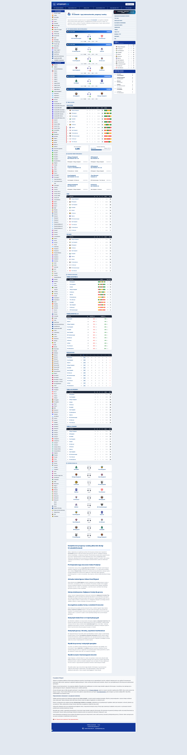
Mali (55, 342)
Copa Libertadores (58, 179)
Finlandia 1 (56, 218)
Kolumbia (56, 305)
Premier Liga (56, 43)
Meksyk (55, 350)
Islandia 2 (56, 281)
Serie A (55, 19)
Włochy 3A (56, 495)
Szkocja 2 (56, 432)
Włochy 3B (56, 497)
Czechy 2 (56, 189)
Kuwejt (55, 318)
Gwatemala (56, 246)
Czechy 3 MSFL (57, 195)
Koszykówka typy (100, 7)
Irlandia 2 (56, 275)
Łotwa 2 (55, 336)
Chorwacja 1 (56, 175)
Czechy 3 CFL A (57, 191)
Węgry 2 (55, 487)
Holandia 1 (56, 254)
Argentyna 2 (56, 95)
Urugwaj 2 (56, 469)
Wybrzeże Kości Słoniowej (59, 510)
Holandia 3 (56, 258)
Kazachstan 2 (56, 299)
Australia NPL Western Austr (59, 117)
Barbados (56, 136)
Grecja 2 (55, 242)
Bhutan (55, 142)
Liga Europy (56, 54)
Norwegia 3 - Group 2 (58, 381)
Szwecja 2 (56, 444)
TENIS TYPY (116, 31)
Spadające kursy (118, 20)
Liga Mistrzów (57, 52)
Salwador (56, 414)
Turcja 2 (55, 461)
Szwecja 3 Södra (57, 448)
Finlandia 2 (56, 220)
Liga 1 (55, 37)
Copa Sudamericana (58, 181)
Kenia (55, 301)
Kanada (55, 295)
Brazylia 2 (56, 154)
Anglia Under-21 (57, 87)
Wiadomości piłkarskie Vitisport (121, 16)
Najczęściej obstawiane (119, 22)
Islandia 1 (56, 279)
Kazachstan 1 (56, 297)
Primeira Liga (56, 25)
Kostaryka (56, 316)
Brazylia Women (57, 160)
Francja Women (57, 236)
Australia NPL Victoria (58, 115)
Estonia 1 (56, 214)
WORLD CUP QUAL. (58, 508)
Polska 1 (55, 395)
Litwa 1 (55, 330)
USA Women (56, 477)
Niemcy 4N (56, 363)
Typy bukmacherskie (58, 7)
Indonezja (56, 267)
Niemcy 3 (56, 359)
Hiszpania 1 (56, 248)
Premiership (56, 35)
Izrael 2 (55, 285)
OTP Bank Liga (57, 41)
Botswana (56, 150)
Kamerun (56, 293)
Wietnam (56, 489)
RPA (55, 408)
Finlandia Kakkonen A (58, 224)
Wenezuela (56, 483)
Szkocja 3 (56, 434)
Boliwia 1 (55, 146)
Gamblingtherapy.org (99, 728)
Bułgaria (55, 162)
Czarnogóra (56, 185)
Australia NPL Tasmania (58, 113)
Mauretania (56, 348)
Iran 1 (55, 271)
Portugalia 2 (56, 401)
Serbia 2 (55, 420)
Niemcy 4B (56, 361)
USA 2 (55, 473)
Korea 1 (55, 310)
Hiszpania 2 (56, 250)
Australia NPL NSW (58, 107)
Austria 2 (56, 122)
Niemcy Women (57, 371)
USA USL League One (58, 475)
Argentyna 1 (56, 93)
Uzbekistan (56, 479)
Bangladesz (56, 134)
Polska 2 (55, 397)
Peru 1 (55, 391)
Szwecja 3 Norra (57, 446)
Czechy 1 (56, 187)
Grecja (55, 240)
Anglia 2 (55, 75)
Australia (56, 101)
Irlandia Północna (57, 277)
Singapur (56, 422)
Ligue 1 (55, 21)
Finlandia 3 (56, 222)
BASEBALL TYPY (117, 34)
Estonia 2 (56, 216)
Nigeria (55, 373)
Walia (55, 481)
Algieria (55, 66)
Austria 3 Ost (56, 126)
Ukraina (55, 463)
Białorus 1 (56, 144)
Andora (55, 71)
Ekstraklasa (56, 31)
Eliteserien (56, 47)
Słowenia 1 (56, 428)
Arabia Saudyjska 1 (57, 91)
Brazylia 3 (56, 156)
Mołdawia (56, 352)
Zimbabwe (56, 516)
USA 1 (55, 471)
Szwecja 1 (56, 442)
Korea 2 (55, 312)
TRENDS (116, 29)
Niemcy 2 (56, 357)
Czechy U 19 (56, 197)
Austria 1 (56, 120)
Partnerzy (116, 36)
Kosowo (55, 314)
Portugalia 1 (56, 399)
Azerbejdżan (56, 130)
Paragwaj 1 (56, 387)
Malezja (55, 340)
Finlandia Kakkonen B (58, 226)
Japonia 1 (56, 289)
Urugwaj (55, 467)
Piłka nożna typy (72, 7)
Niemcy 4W (56, 369)
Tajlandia (56, 453)
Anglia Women (57, 89)
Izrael (55, 283)
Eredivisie (56, 23)
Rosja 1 (55, 403)
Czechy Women (57, 199)
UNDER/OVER (117, 27)
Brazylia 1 (56, 152)
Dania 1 (55, 201)
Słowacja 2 (56, 426)
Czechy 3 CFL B (57, 193)
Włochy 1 (56, 491)
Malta (55, 344)
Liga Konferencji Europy (59, 56)
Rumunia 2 (56, 412)
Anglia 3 (55, 77)
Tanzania (56, 455)
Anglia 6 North (57, 83)
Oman (55, 385)
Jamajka (55, 287)
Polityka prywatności (91, 724)
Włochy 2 (56, 493)
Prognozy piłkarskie (94, 690)
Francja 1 (56, 230)
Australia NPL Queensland (59, 109)
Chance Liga (56, 33)
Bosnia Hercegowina (58, 148)
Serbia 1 (55, 418)
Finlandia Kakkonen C (58, 228)
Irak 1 (55, 269)
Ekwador (56, 209)
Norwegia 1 (56, 375)
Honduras (56, 260)
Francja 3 (56, 234)
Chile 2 (55, 169)
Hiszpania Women (57, 252)
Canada (55, 164)
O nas (99, 724)
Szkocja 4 (56, 436)
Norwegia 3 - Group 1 (58, 379)
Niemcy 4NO (56, 365)
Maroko (55, 346)
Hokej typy (86, 7)
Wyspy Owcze (57, 512)
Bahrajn (55, 132)
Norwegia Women (57, 383)
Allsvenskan (56, 45)
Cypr (55, 183)
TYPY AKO (116, 18)
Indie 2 (55, 265)
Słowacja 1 (56, 424)
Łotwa (55, 334)
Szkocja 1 (56, 430)
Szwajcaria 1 (56, 438)
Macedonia (56, 338)
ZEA (55, 514)
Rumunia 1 (56, 410)
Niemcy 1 (56, 354)
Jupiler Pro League (58, 29)
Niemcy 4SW (56, 367)
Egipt (55, 207)
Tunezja (55, 457)
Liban (55, 320)
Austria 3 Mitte (57, 124)
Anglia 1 (55, 73)
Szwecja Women (57, 450)
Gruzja (55, 244)
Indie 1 (55, 263)
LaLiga (55, 15)
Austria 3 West (57, 128)
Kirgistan (56, 303)
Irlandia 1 (56, 273)
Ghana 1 (55, 238)
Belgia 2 (55, 140)
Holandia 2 (56, 256)
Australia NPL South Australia (59, 111)
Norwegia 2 (56, 377)
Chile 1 (55, 167)
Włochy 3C (56, 500)
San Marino (56, 416)
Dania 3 (55, 205)
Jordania (56, 291)
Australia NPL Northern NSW (59, 105)
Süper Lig (56, 27)
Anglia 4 (55, 79)
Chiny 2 (55, 173)
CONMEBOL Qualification (59, 60)
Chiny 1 (55, 171)
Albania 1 (56, 64)
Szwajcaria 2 (56, 440)
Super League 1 (57, 49)
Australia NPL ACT (57, 103)
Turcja (55, 459)
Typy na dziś (128, 7)
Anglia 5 (55, 81)
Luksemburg (56, 332)
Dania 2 (55, 203)
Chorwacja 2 (56, 177)
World (55, 502)
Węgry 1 (55, 485)
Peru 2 (55, 393)
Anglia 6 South (57, 85)
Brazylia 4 (56, 158)
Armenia (55, 99)
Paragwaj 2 (56, 389)
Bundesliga (56, 17)
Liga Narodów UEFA (58, 58)
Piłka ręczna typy (114, 7)
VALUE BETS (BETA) (118, 25)
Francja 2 (56, 232)
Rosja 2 (55, 406)
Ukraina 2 (56, 465)
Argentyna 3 (56, 97)
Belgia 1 (55, 138)
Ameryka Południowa (58, 68)
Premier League (57, 13)
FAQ (115, 38)
